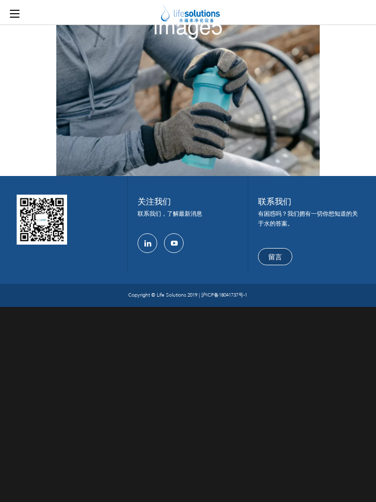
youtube (174, 243)
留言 (275, 257)
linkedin (147, 243)
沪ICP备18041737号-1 (224, 295)
